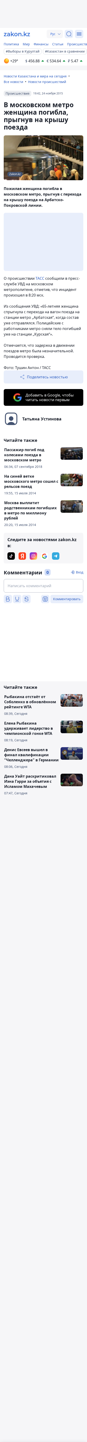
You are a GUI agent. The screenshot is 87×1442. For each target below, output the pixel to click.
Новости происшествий (47, 82)
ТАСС (39, 278)
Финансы (41, 44)
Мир (26, 44)
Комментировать (67, 599)
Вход (79, 572)
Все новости (13, 82)
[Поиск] (69, 34)
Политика (11, 44)
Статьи (57, 44)
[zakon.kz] (17, 34)
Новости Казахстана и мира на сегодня (35, 76)
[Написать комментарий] (43, 586)
